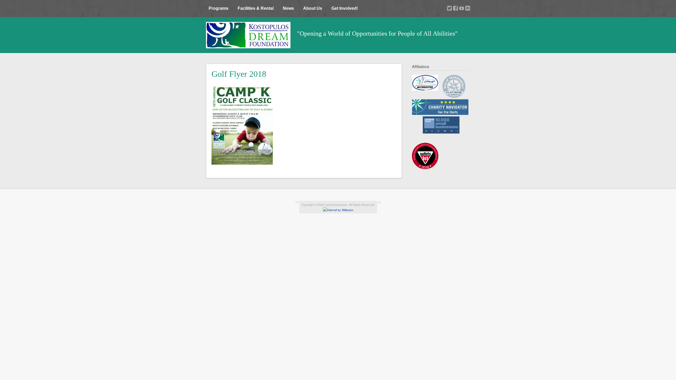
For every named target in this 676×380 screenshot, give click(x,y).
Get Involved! (344, 8)
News (288, 8)
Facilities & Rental (256, 8)
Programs (218, 8)
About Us (312, 8)
